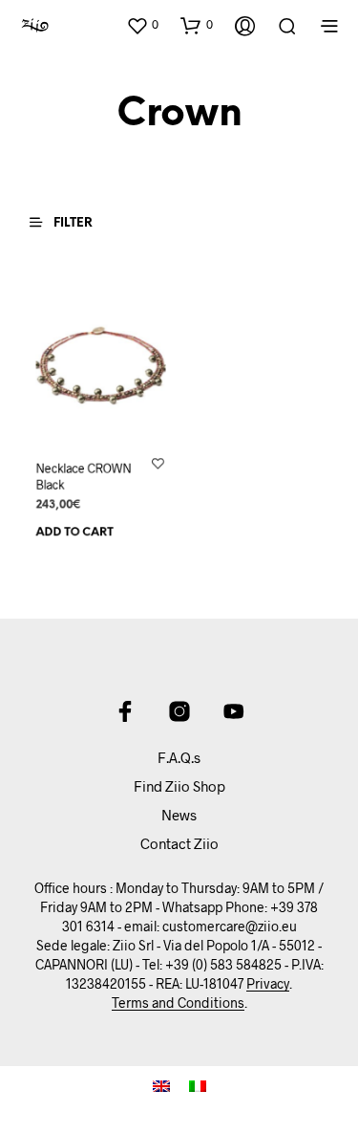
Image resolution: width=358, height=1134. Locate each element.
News (179, 814)
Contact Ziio (179, 843)
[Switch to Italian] (197, 1086)
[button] (142, 24)
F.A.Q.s (179, 757)
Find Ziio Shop (179, 786)
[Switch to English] (161, 1086)
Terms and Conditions (178, 1003)
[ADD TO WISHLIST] (157, 462)
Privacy (267, 984)
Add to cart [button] (75, 532)
